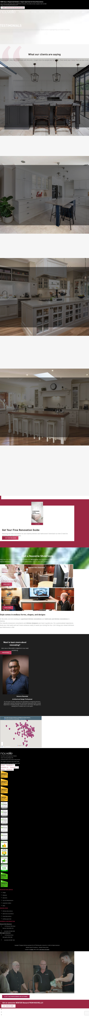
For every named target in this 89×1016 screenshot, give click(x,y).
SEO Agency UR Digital (44, 949)
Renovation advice (24, 11)
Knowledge (42, 11)
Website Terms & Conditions (32, 947)
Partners (33, 11)
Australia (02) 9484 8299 (9, 581)
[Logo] (8, 12)
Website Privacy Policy (43, 947)
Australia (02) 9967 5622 (10, 604)
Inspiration (57, 11)
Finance (65, 11)
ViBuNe (31, 949)
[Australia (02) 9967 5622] (3, 602)
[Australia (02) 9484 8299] (2, 578)
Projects (50, 11)
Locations (76, 11)
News (71, 11)
